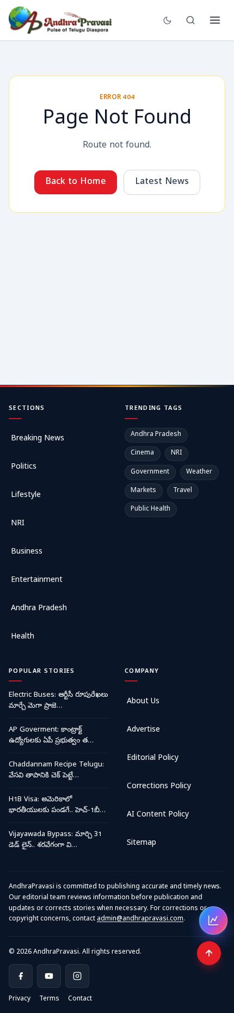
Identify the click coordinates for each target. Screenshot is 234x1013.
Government (150, 472)
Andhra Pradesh (39, 609)
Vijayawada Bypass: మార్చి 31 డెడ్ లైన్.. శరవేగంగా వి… (55, 840)
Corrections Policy (159, 787)
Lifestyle (26, 495)
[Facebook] (21, 976)
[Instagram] (77, 976)
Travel (182, 491)
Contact (80, 999)
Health (22, 637)
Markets (143, 491)
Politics (23, 467)
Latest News (162, 182)
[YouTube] (49, 976)
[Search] (190, 20)
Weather (199, 472)
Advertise (143, 730)
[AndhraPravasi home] (60, 20)
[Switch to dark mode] (167, 20)
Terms (49, 999)
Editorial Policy (152, 758)
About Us (143, 702)
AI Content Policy (158, 815)
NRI (17, 524)
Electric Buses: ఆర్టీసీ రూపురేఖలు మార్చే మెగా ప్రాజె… (58, 701)
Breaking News (37, 439)
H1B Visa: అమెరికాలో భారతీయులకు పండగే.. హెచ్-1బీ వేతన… (54, 805)
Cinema (142, 453)
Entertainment (37, 580)
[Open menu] (215, 20)
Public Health (150, 509)
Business (26, 552)
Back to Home (75, 182)
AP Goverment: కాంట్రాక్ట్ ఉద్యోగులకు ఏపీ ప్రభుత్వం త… (51, 736)
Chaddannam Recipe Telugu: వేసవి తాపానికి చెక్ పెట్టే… (56, 770)
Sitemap (141, 843)
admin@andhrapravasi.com (140, 919)
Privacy (19, 999)
